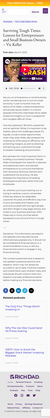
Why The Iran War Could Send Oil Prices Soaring (23, 329)
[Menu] (45, 10)
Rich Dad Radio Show (26, 21)
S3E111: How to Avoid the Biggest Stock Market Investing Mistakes (24, 352)
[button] (5, 290)
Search (35, 12)
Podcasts (7, 21)
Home (10, 382)
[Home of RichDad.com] (4, 10)
